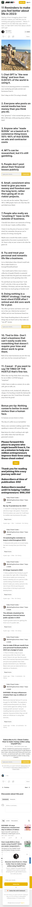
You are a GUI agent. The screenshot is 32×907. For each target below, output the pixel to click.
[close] (27, 854)
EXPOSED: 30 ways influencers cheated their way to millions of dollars (10, 827)
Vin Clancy (8, 31)
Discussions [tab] (14, 820)
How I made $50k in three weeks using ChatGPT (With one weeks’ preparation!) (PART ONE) (11, 844)
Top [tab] (3, 820)
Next (26, 787)
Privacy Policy (21, 898)
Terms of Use (24, 766)
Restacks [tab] (12, 799)
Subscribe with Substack (17, 890)
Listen (28, 32)
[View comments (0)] (9, 36)
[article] (16, 831)
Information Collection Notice (19, 767)
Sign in (28, 2)
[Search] (29, 820)
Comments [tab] (5, 799)
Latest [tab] (8, 820)
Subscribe (22, 2)
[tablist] (8, 799)
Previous (6, 787)
